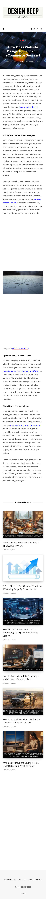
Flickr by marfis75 (20, 348)
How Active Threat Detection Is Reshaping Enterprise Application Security (20, 632)
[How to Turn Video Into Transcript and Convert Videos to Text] (23, 658)
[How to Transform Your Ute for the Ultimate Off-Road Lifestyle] (23, 701)
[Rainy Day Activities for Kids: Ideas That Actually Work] (23, 524)
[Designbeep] (23, 13)
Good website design (28, 107)
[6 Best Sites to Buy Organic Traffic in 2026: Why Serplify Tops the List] (23, 568)
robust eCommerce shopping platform (20, 371)
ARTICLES (23, 41)
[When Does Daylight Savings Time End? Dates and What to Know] (23, 744)
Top (24, 894)
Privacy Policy (35, 879)
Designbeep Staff (15, 61)
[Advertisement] (23, 242)
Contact (22, 879)
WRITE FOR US (9, 879)
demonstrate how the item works (25, 425)
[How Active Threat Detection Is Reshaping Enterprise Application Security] (23, 611)
